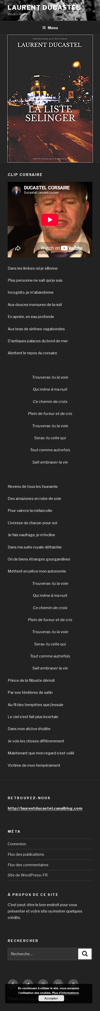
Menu (53, 28)
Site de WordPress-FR (28, 875)
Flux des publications (26, 854)
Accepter (51, 998)
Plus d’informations (65, 993)
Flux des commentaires (28, 865)
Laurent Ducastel (44, 7)
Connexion (17, 844)
